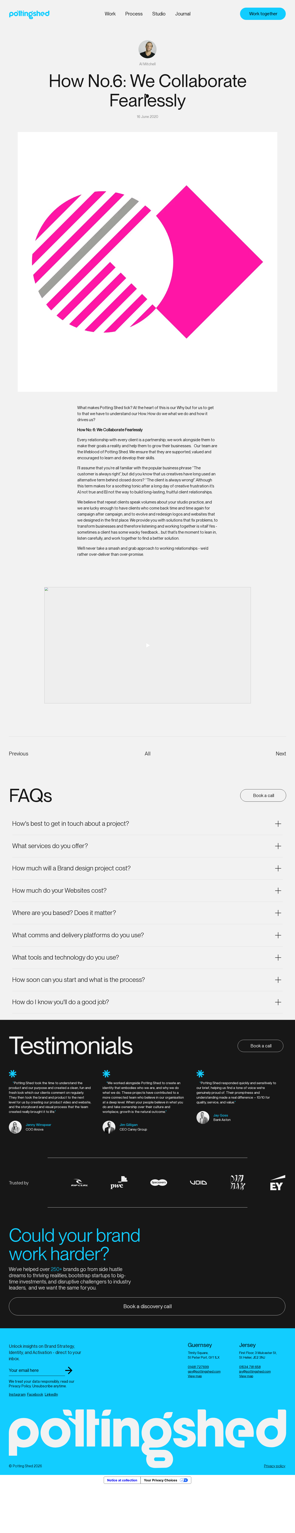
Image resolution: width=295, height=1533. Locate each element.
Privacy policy (274, 1466)
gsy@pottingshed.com (204, 1371)
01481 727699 (198, 1367)
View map (195, 1376)
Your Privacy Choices (160, 1480)
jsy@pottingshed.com (255, 1371)
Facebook (35, 1394)
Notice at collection (122, 1480)
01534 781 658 (250, 1367)
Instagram (17, 1394)
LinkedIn (51, 1394)
